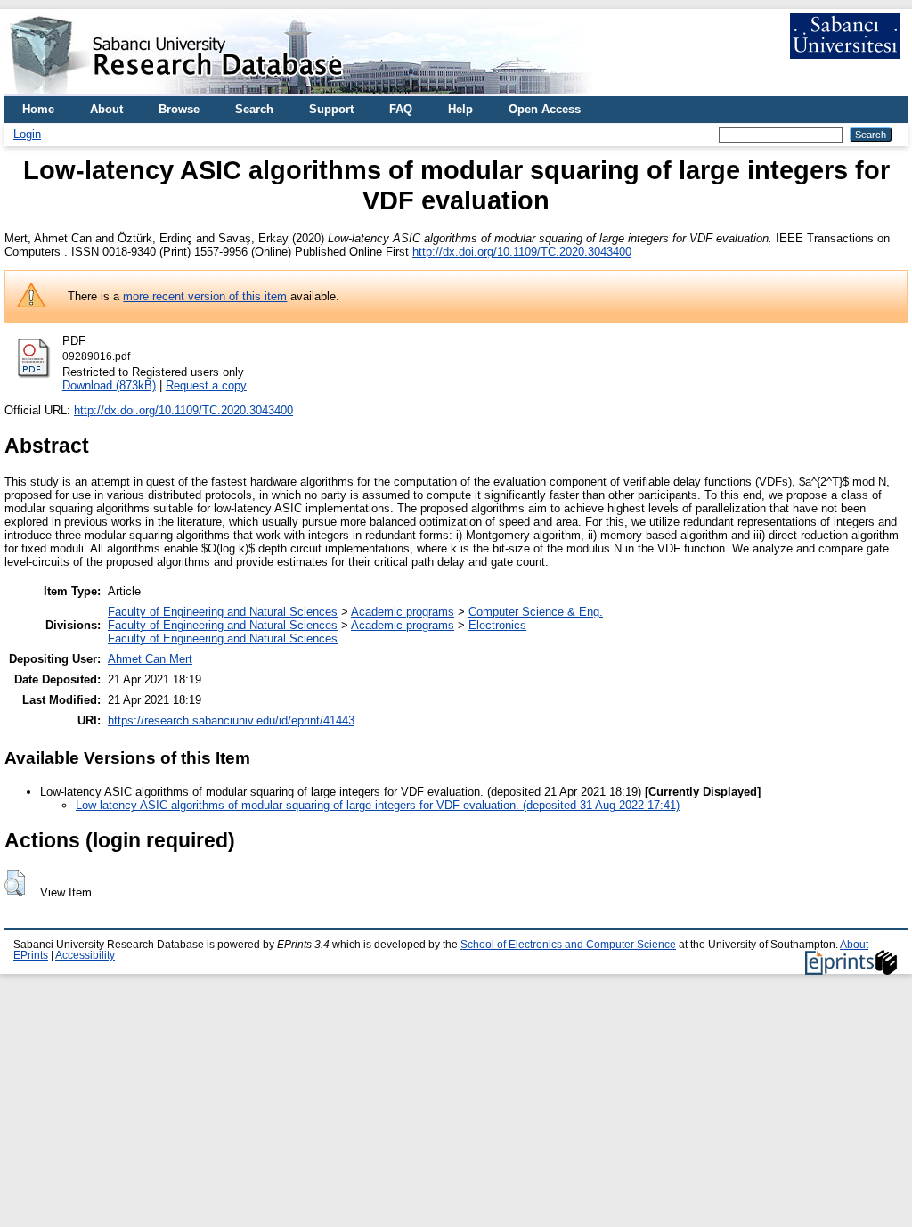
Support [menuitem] (331, 109)
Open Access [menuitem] (545, 109)
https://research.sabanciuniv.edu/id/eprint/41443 (231, 720)
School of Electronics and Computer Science (568, 944)
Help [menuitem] (460, 109)
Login (27, 134)
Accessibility (85, 955)
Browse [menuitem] (179, 109)
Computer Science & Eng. (535, 611)
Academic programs (402, 611)
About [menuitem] (106, 109)
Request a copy (206, 385)
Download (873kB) (109, 385)
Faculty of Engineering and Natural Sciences (223, 611)
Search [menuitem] (254, 109)
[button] (14, 883)
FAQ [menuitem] (400, 109)
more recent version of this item (205, 296)
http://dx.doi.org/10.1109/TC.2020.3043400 (521, 251)
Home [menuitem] (38, 109)
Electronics (497, 625)
